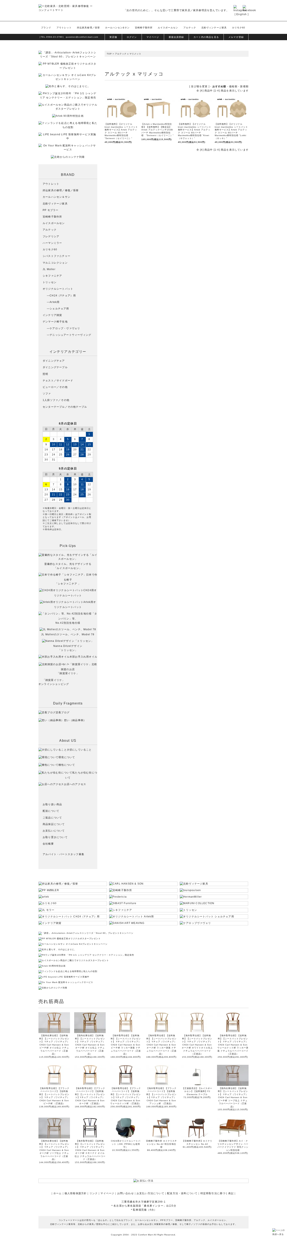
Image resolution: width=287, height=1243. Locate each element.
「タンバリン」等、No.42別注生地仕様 (76, 618)
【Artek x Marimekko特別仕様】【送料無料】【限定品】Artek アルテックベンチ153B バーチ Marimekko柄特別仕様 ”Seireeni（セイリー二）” (157, 130)
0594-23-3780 (54, 37)
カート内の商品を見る (206, 37)
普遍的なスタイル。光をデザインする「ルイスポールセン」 (67, 565)
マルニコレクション (55, 262)
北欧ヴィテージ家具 (55, 203)
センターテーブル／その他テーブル (65, 406)
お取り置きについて (55, 837)
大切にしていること (79, 749)
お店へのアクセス (75, 784)
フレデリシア (51, 236)
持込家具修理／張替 (88, 27)
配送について (51, 810)
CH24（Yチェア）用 (63, 295)
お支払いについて (54, 830)
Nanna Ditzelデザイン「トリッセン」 (67, 648)
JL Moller (49, 269)
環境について (66, 757)
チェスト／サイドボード (58, 380)
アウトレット (64, 27)
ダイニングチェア (54, 360)
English (241, 14)
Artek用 (54, 302)
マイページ (152, 37)
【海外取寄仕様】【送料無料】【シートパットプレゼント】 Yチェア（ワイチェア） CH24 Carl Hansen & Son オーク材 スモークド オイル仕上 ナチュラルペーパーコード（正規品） (90, 1150)
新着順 (244, 86)
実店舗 (113, 37)
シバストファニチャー (56, 256)
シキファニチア (52, 275)
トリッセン (50, 282)
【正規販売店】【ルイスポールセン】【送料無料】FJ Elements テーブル (197, 1091)
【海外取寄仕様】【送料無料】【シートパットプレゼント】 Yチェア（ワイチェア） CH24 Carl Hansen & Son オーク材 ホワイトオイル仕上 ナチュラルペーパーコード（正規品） (197, 1044)
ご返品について (52, 817)
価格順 (233, 86)
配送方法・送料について (182, 1193)
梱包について (66, 764)
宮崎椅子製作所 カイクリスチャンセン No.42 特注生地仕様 (161, 1144)
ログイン (132, 37)
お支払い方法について (150, 1193)
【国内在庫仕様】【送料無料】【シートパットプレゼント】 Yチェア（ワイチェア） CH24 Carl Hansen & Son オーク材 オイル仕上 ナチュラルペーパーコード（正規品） (90, 1044)
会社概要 (48, 843)
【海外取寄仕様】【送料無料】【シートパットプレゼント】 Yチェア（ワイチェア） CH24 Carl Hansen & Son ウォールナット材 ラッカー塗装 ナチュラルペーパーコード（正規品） (232, 1044)
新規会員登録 (176, 37)
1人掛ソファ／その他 (56, 400)
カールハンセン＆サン (56, 196)
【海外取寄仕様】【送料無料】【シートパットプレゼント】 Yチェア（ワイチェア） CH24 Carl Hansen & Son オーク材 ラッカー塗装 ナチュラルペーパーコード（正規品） (161, 1044)
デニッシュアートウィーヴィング (70, 334)
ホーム (57, 1193)
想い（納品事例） (75, 720)
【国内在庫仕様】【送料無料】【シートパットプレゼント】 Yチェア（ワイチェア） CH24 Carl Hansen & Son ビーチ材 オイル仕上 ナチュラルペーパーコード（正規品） (54, 1044)
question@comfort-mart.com (82, 37)
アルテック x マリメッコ (128, 54)
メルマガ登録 (236, 37)
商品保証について (54, 824)
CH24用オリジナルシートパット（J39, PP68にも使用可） (125, 1144)
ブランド (46, 27)
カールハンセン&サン (117, 27)
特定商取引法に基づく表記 (217, 1193)
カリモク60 (238, 27)
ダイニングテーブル (55, 367)
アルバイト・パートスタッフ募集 (63, 854)
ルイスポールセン (168, 27)
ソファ (47, 393)
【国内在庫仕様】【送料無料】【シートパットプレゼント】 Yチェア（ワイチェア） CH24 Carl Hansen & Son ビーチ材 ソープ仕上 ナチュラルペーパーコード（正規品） (233, 1097)
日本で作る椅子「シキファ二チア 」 (76, 579)
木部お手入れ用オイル (83, 656)
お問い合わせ (125, 1193)
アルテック (189, 27)
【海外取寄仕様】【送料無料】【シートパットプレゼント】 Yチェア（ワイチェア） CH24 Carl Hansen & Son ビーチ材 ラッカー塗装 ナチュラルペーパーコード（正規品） (126, 1044)
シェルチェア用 (59, 308)
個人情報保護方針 (76, 1193)
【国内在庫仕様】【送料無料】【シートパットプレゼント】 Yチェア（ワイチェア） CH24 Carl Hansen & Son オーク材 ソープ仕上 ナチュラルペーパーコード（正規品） (54, 1150)
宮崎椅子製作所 (144, 27)
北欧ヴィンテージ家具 (214, 27)
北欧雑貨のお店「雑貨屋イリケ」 (77, 669)
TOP (109, 54)
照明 (45, 374)
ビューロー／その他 (55, 387)
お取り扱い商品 (52, 804)
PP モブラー (50, 210)
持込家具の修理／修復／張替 (61, 190)
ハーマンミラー (52, 242)
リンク (94, 1193)
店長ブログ (63, 712)
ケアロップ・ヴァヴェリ (65, 328)
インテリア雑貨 (52, 315)
